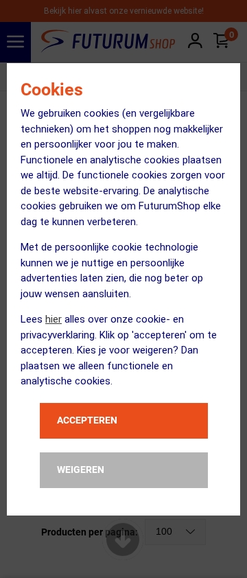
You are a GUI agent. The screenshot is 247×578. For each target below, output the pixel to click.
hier (53, 319)
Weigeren (80, 469)
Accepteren (87, 420)
